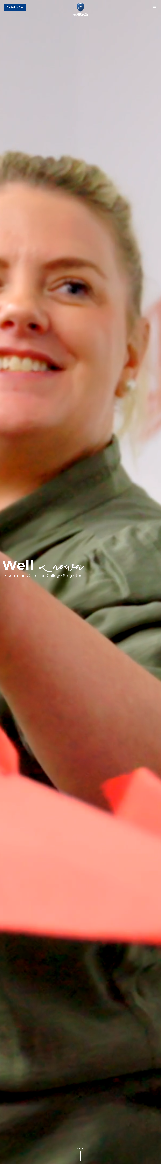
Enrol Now (15, 7)
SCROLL (81, 1148)
